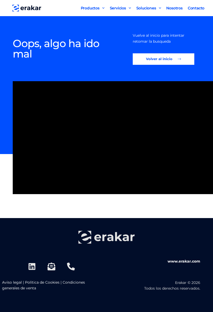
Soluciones (146, 8)
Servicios (118, 8)
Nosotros (174, 8)
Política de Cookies (42, 282)
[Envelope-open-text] (51, 266)
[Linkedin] (32, 266)
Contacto (196, 8)
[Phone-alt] (71, 266)
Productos (90, 8)
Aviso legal (12, 282)
